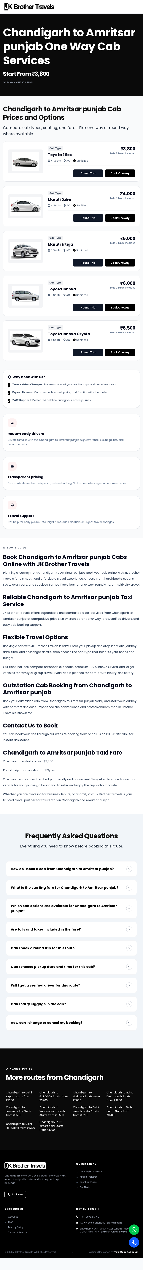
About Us (11, 1216)
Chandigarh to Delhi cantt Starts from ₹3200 (119, 1111)
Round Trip (88, 173)
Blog (8, 1222)
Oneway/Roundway (89, 1171)
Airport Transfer (86, 1176)
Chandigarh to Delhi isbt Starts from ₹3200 (20, 1126)
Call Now (17, 1194)
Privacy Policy (13, 1227)
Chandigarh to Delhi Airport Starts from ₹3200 (19, 1096)
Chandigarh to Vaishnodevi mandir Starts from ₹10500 (52, 1111)
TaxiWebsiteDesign (126, 1252)
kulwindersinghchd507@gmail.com (101, 1222)
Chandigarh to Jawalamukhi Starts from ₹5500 (18, 1111)
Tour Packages (86, 1182)
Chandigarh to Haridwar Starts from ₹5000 (86, 1096)
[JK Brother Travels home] (29, 6)
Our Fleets (83, 1187)
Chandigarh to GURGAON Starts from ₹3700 (53, 1096)
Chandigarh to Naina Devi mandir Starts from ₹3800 (120, 1096)
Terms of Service (15, 1232)
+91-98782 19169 (89, 1216)
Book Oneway (120, 173)
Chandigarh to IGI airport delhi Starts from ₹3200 (51, 1126)
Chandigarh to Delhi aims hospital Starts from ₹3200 (86, 1111)
